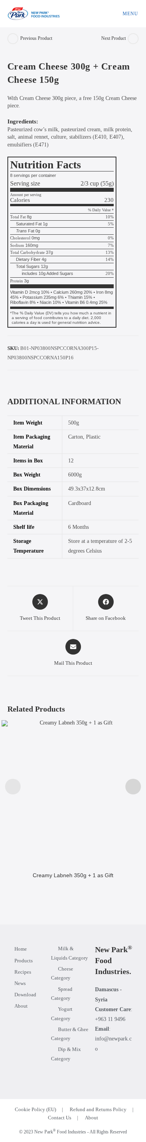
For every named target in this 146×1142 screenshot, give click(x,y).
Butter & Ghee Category (69, 1033)
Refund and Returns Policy (98, 1109)
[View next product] (133, 38)
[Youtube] (126, 1069)
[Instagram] (114, 1069)
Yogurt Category (61, 1013)
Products (23, 961)
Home (20, 949)
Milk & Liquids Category (69, 953)
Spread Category (61, 993)
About (21, 1006)
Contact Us (59, 1118)
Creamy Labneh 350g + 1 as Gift (73, 875)
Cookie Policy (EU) (35, 1109)
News (20, 983)
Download (25, 994)
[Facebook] (101, 1069)
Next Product (113, 38)
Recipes (22, 972)
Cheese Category (62, 973)
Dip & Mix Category (66, 1053)
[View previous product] (12, 38)
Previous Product (36, 38)
